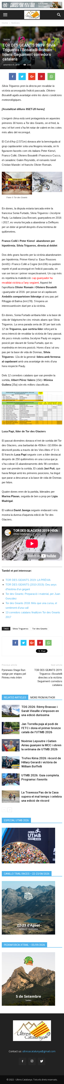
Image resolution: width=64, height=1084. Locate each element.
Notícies (15, 22)
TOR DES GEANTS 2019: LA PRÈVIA (28, 579)
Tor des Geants (39, 628)
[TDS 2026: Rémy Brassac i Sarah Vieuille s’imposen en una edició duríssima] (11, 711)
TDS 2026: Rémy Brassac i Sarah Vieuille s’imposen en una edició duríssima (40, 711)
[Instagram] (32, 1061)
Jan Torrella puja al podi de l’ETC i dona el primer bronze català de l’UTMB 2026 (41, 728)
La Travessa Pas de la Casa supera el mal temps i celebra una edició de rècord (41, 796)
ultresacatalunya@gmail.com (38, 1051)
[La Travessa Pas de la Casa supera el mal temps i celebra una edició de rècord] (11, 796)
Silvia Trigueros (20, 628)
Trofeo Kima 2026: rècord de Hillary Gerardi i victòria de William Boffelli (41, 762)
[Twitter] (41, 1061)
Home (5, 22)
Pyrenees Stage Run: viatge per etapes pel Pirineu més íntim (14, 673)
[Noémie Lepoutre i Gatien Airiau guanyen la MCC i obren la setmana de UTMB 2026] (11, 745)
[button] (59, 15)
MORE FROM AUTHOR (42, 697)
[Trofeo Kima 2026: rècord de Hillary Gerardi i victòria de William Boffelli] (11, 762)
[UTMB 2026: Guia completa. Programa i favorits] (11, 779)
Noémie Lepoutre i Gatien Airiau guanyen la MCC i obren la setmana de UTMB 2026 (41, 745)
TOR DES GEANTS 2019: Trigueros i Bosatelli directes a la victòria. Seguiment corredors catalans (48, 677)
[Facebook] (22, 1061)
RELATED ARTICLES (15, 697)
